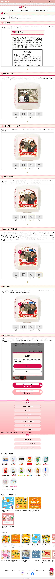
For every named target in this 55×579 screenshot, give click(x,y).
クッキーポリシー (30, 570)
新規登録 (51, 1)
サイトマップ (7, 570)
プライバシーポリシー (21, 570)
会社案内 (13, 570)
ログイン (32, 1)
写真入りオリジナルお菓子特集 (27, 448)
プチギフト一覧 (27, 439)
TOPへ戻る (49, 570)
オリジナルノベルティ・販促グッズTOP (27, 444)
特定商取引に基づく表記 (40, 570)
